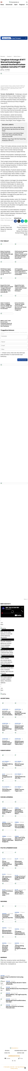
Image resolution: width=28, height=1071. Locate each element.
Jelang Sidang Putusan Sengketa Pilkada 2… (20, 948)
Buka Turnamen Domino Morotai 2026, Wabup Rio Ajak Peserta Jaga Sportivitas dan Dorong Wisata (13, 129)
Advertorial (5, 709)
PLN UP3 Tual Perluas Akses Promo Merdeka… (7, 713)
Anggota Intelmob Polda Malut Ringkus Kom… (7, 811)
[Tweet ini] (18, 221)
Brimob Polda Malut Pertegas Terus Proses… (7, 825)
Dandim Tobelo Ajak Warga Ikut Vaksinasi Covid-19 (6, 228)
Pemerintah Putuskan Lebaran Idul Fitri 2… (7, 917)
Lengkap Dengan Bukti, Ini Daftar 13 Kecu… (20, 878)
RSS (15, 1060)
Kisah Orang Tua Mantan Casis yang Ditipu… (12, 977)
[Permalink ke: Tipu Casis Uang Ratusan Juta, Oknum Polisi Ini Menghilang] (20, 832)
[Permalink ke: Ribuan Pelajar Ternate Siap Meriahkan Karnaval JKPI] (20, 757)
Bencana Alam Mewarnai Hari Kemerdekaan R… (7, 932)
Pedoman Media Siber (21, 1050)
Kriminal (4, 808)
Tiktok (21, 1058)
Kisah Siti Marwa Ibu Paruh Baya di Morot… (16, 989)
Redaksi (7, 1050)
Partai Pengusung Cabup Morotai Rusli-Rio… (7, 863)
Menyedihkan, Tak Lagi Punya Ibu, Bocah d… (16, 995)
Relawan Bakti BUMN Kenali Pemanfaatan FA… (19, 728)
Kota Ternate (5, 761)
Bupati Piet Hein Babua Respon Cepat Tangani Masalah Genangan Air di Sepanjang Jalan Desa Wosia (7, 288)
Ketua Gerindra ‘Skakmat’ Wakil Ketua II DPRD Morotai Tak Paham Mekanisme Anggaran (20, 306)
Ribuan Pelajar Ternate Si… (19, 764)
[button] (14, 625)
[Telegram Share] (22, 221)
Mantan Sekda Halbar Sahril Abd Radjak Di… (7, 840)
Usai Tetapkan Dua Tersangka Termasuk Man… (20, 826)
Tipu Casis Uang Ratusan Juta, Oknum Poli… (20, 839)
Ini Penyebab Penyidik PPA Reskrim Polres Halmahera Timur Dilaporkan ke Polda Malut (21, 271)
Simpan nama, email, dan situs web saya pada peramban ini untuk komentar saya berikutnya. (13, 354)
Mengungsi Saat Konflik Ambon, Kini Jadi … (16, 1001)
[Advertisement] (14, 22)
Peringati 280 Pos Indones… (7, 764)
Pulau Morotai (5, 786)
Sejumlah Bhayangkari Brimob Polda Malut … (19, 811)
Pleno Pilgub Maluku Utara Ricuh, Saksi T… (19, 892)
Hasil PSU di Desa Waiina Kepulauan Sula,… (7, 893)
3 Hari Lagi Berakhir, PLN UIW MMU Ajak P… (20, 713)
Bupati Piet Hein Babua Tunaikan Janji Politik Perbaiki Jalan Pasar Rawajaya (21, 288)
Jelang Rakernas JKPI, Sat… (20, 777)
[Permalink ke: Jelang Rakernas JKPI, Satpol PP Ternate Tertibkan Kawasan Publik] (20, 770)
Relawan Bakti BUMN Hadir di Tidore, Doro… (19, 743)
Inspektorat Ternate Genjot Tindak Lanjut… (7, 743)
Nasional (4, 913)
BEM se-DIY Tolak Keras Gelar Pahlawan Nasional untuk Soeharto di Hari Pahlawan (6, 323)
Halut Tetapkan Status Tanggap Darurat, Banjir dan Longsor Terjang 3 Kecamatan (6, 305)
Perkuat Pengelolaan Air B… (7, 777)
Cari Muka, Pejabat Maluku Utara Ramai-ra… (20, 933)
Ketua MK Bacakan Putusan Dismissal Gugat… (5, 948)
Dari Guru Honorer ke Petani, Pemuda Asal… (15, 1007)
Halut (3, 774)
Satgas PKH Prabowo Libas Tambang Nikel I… (19, 917)
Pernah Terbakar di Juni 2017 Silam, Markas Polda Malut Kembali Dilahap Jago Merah (21, 230)
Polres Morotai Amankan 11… (6, 790)
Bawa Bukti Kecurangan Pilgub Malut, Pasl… (19, 863)
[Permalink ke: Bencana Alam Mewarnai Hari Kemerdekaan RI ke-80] (7, 924)
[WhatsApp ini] (25, 221)
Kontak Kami (20, 1053)
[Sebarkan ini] (15, 221)
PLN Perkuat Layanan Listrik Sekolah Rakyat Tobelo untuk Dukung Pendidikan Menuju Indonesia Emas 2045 (12, 134)
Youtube (8, 1058)
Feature (3, 975)
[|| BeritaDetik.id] (14, 2)
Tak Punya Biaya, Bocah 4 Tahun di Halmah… (16, 983)
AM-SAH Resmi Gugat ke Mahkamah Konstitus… (6, 879)
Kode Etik (7, 1053)
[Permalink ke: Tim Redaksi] (2, 70)
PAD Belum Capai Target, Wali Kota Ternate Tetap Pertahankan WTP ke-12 (6, 271)
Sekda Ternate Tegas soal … (19, 790)
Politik (4, 858)
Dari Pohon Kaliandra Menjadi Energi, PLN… (7, 728)
